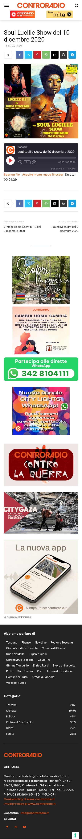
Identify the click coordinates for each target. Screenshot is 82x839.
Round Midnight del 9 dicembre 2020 (64, 229)
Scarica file (12, 174)
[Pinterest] (37, 55)
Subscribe (57, 168)
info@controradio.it (35, 813)
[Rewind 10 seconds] (20, 162)
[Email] (55, 55)
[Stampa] (63, 55)
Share (72, 168)
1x (27, 162)
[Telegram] (72, 55)
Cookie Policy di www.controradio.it (29, 799)
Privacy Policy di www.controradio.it (29, 803)
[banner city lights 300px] (41, 302)
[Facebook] (19, 55)
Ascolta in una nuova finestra (42, 174)
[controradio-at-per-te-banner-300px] (41, 434)
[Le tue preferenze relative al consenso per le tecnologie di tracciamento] (75, 835)
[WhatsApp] (46, 55)
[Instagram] (15, 826)
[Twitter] (28, 55)
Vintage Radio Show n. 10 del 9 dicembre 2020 (22, 229)
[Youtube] (24, 826)
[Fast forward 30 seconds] (34, 162)
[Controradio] (41, 5)
